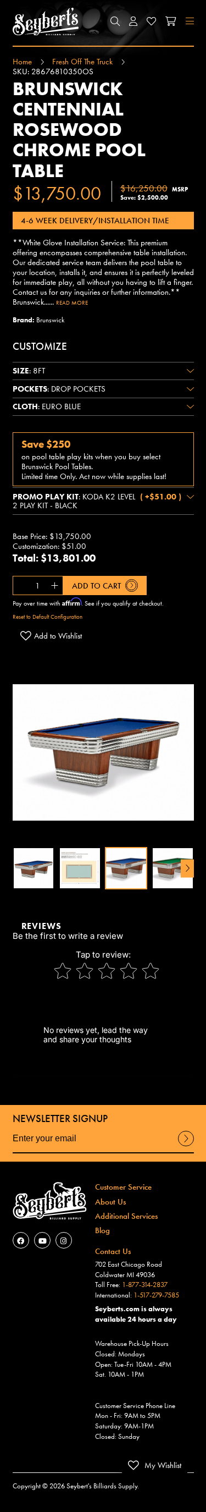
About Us (110, 1201)
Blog (102, 1230)
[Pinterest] (63, 1240)
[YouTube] (42, 1240)
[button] (114, 21)
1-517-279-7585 (156, 1295)
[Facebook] (21, 1240)
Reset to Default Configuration (47, 616)
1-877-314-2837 (145, 1284)
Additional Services (126, 1216)
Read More (72, 302)
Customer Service (123, 1186)
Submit (186, 1145)
